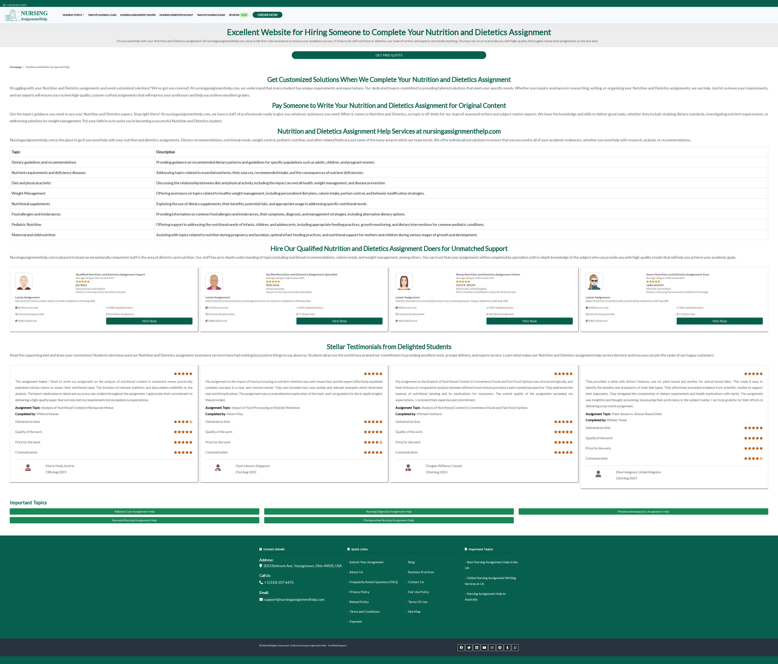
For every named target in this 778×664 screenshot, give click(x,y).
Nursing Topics (72, 14)
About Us (356, 572)
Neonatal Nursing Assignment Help (134, 520)
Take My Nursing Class (102, 14)
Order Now (268, 15)
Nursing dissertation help (176, 14)
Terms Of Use (417, 602)
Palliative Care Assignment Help (134, 511)
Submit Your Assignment (366, 562)
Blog (411, 562)
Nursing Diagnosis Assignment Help (389, 511)
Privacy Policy (359, 592)
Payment (355, 621)
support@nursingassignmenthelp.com (294, 599)
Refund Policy (359, 602)
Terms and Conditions (364, 611)
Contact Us (416, 582)
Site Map (414, 611)
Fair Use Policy (418, 592)
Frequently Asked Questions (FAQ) (373, 582)
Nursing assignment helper (138, 14)
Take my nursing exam (211, 14)
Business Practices (421, 572)
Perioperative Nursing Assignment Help (389, 520)
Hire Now (149, 321)
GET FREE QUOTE (389, 55)
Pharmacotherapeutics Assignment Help (643, 511)
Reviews (238, 14)
